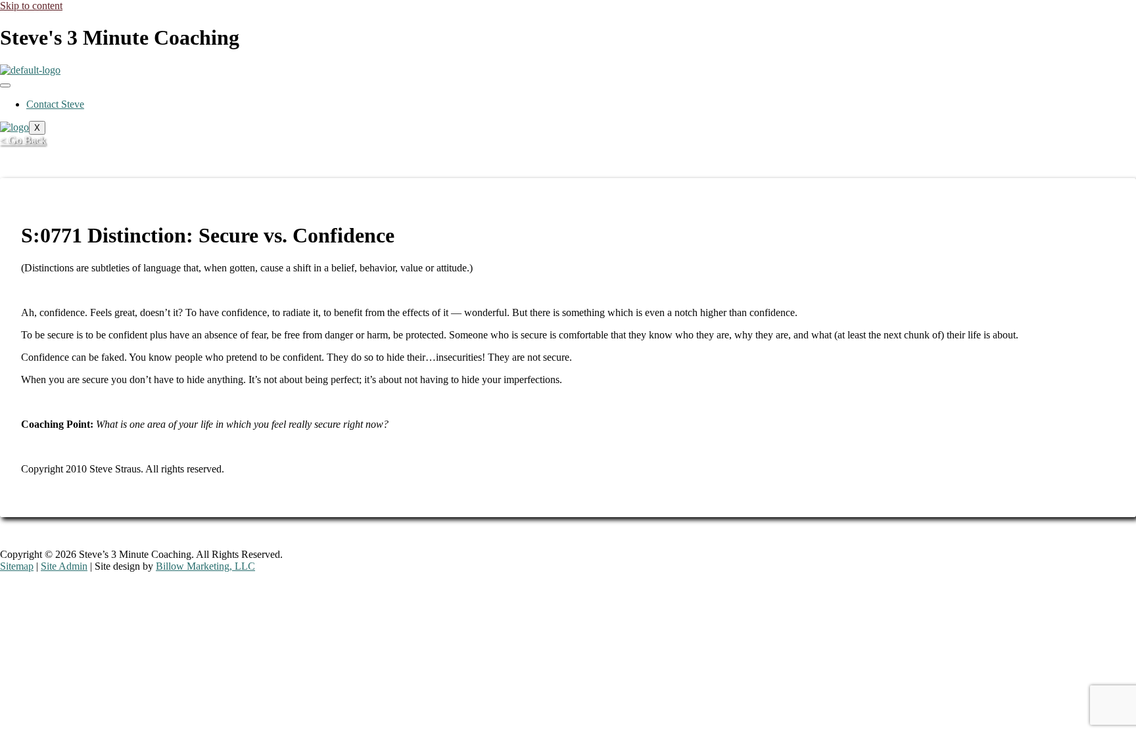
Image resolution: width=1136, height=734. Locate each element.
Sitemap (17, 566)
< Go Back (23, 140)
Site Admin (64, 566)
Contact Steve (55, 104)
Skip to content (31, 5)
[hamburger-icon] (5, 85)
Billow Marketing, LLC (205, 566)
